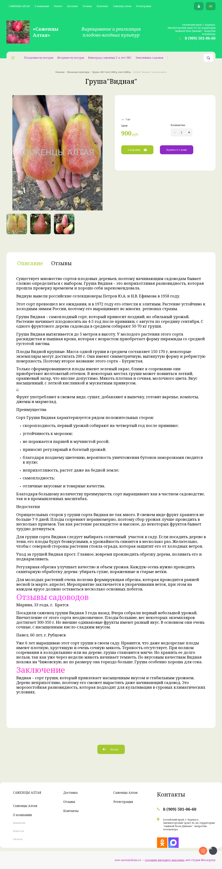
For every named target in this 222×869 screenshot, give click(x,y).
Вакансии (19, 822)
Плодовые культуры (38, 57)
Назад (114, 749)
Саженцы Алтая (122, 6)
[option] (57, 152)
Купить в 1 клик (176, 149)
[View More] (167, 58)
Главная (60, 72)
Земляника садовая (149, 57)
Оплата (58, 6)
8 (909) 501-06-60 (200, 38)
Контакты (102, 6)
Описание (30, 263)
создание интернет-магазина (164, 860)
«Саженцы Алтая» (46, 32)
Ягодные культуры (70, 57)
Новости (18, 831)
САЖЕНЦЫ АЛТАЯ (19, 6)
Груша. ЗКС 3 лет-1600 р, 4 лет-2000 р (111, 72)
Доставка (72, 6)
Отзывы (87, 6)
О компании (42, 6)
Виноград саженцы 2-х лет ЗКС (110, 57)
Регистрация (143, 6)
